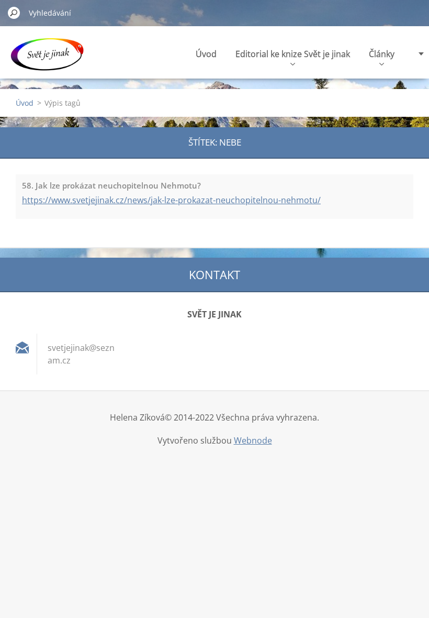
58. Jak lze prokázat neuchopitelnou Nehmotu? (111, 185)
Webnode (253, 440)
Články (381, 54)
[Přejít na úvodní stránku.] (47, 59)
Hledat (14, 12)
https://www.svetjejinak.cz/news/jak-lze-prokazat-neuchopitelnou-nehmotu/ (171, 200)
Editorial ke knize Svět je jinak (292, 54)
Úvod (206, 54)
